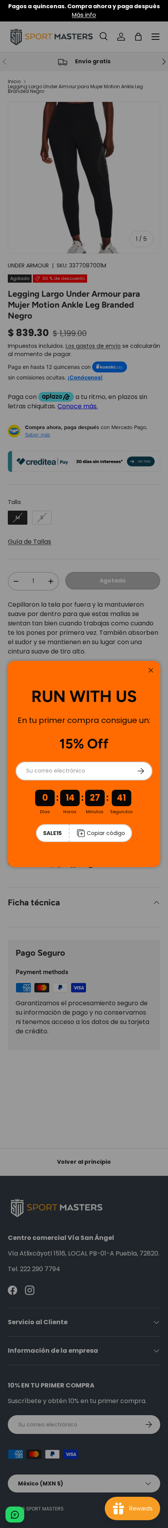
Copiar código (106, 833)
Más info (84, 15)
